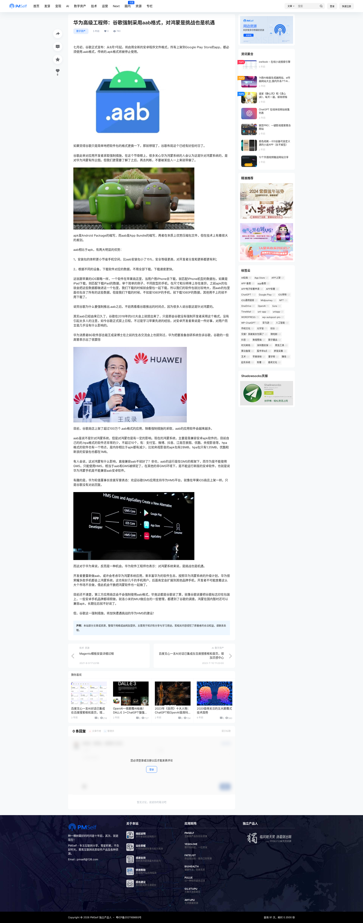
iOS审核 (284, 294)
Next (116, 6)
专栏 (150, 6)
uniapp (278, 311)
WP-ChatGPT (250, 322)
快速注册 (346, 6)
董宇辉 (273, 356)
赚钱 (286, 356)
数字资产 (80, 6)
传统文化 (247, 328)
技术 (94, 6)
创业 (274, 328)
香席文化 (274, 362)
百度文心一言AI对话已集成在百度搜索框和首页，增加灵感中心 (88, 712)
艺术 (245, 356)
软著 (261, 362)
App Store (261, 277)
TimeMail (247, 311)
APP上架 (277, 277)
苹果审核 (259, 356)
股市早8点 (264, 351)
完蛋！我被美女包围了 (254, 334)
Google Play (267, 294)
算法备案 (247, 351)
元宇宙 (262, 328)
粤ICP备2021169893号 (128, 917)
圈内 (128, 4)
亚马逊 (267, 322)
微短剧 (276, 334)
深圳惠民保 (264, 345)
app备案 (263, 283)
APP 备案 (247, 283)
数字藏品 (274, 339)
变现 (58, 6)
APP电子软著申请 (252, 288)
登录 (332, 6)
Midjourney (268, 300)
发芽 (47, 6)
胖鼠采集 (280, 351)
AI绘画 (246, 277)
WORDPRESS (250, 317)
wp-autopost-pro (273, 317)
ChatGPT (248, 294)
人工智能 (282, 322)
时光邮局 (247, 345)
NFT (283, 300)
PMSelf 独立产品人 (100, 917)
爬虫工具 (281, 345)
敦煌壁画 (259, 339)
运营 (105, 6)
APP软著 (272, 288)
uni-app (264, 311)
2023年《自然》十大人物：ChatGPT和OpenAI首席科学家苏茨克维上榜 (172, 712)
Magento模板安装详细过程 (96, 653)
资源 (139, 6)
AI (67, 6)
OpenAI (263, 306)
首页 (36, 6)
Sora (276, 306)
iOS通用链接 (249, 300)
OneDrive (248, 306)
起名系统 (247, 362)
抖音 (245, 339)
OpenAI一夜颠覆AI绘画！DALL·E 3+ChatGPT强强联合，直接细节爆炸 (130, 712)
